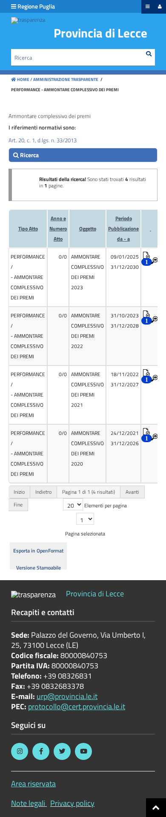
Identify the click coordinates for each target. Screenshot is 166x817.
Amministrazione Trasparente (65, 79)
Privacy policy (72, 803)
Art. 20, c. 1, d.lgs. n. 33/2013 (43, 140)
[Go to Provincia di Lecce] (28, 20)
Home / (24, 79)
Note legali (28, 803)
